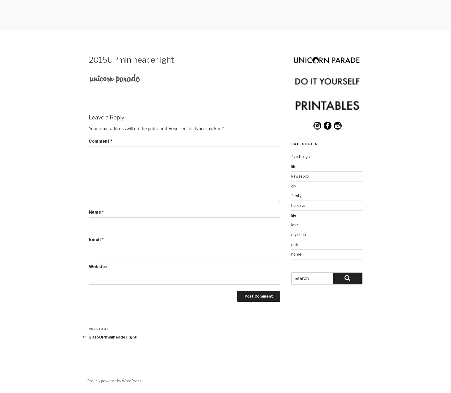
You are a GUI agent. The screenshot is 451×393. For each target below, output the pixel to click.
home (296, 254)
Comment (100, 141)
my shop (298, 234)
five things (300, 156)
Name (96, 212)
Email (96, 239)
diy (293, 186)
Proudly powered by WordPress (114, 381)
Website (98, 266)
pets (295, 244)
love (295, 225)
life (293, 166)
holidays (298, 205)
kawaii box (300, 176)
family (296, 196)
